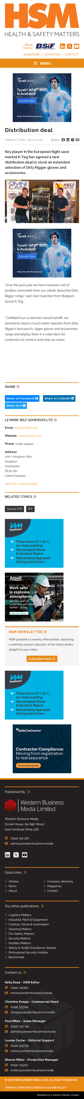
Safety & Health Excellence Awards (32, 948)
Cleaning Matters (20, 929)
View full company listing (21, 483)
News (12, 886)
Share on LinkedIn (58, 398)
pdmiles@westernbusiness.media (33, 1031)
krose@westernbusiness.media (31, 993)
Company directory (60, 881)
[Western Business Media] (34, 811)
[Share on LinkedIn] (67, 140)
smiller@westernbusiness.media (32, 1070)
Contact (71, 54)
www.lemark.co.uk (29, 435)
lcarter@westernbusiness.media (32, 1051)
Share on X (14, 405)
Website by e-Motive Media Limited (58, 1095)
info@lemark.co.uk (26, 427)
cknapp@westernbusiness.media (33, 1012)
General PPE (14, 509)
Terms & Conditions (18, 1087)
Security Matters (19, 938)
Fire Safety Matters (21, 934)
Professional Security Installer (28, 952)
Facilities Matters (20, 943)
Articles (14, 881)
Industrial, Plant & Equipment (28, 919)
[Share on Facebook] (63, 140)
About (13, 891)
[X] (69, 46)
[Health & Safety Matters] (42, 19)
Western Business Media (24, 1079)
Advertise (52, 54)
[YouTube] (76, 46)
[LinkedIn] (62, 46)
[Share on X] (72, 140)
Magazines (54, 886)
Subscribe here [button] (40, 659)
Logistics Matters (20, 915)
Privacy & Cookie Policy (50, 1087)
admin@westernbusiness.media (32, 843)
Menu (45, 63)
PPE (30, 509)
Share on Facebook (20, 398)
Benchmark (16, 957)
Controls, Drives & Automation (29, 924)
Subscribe (32, 54)
